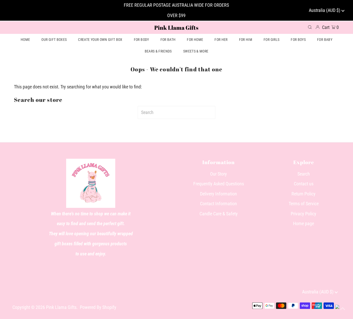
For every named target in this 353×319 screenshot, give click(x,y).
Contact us (303, 183)
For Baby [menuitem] (324, 39)
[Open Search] (309, 27)
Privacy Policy (303, 213)
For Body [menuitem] (141, 39)
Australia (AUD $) (325, 10)
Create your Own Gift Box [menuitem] (100, 39)
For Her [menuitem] (220, 39)
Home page (303, 223)
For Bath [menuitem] (168, 39)
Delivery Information (218, 193)
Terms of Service (304, 203)
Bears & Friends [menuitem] (158, 51)
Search (303, 174)
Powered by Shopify (98, 307)
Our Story (218, 174)
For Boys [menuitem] (298, 39)
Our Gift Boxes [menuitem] (54, 39)
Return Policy (303, 193)
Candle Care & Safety (218, 213)
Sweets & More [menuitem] (196, 51)
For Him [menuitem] (245, 39)
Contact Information (218, 203)
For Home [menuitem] (195, 39)
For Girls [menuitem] (271, 39)
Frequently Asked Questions (218, 183)
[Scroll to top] (342, 308)
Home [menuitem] (25, 39)
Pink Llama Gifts (176, 27)
